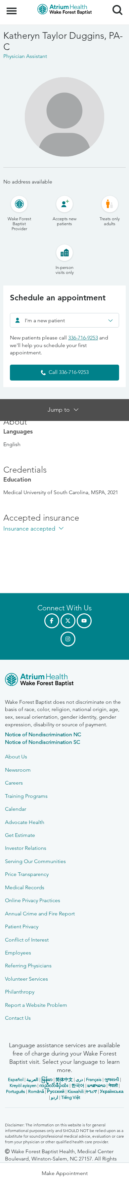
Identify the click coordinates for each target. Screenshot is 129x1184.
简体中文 (64, 1079)
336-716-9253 (83, 338)
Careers (14, 783)
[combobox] (64, 320)
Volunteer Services (26, 979)
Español (15, 1079)
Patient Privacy (21, 926)
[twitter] (68, 620)
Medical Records (24, 887)
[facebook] (51, 620)
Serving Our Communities (35, 861)
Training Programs (26, 796)
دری (79, 1079)
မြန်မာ (47, 1079)
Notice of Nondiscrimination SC (42, 742)
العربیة (32, 1079)
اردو (54, 1097)
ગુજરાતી (112, 1079)
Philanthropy (19, 992)
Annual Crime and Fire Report (40, 913)
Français (94, 1079)
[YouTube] (84, 620)
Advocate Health (24, 822)
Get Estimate (20, 835)
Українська (111, 1091)
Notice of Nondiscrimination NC (43, 734)
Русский (55, 1091)
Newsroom (18, 770)
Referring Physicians (28, 965)
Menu (12, 7)
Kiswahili (75, 1091)
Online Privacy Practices (32, 900)
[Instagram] (68, 639)
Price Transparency (27, 874)
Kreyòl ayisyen (23, 1085)
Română (36, 1091)
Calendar (15, 809)
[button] (64, 1173)
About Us (16, 756)
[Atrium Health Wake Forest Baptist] (64, 681)
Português (15, 1091)
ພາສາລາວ (96, 1085)
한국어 (77, 1085)
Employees (18, 953)
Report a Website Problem (36, 1005)
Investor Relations (25, 848)
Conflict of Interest (27, 940)
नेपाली (113, 1085)
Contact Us (18, 1018)
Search (115, 4)
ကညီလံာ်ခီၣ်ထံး (53, 1085)
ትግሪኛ (91, 1091)
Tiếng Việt (70, 1097)
